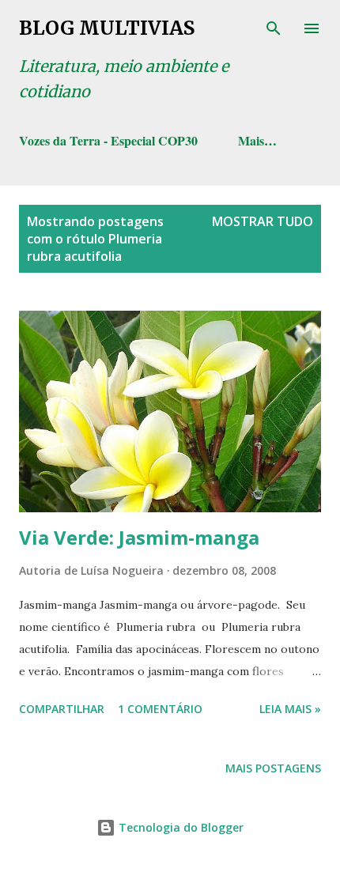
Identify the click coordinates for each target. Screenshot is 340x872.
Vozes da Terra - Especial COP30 (108, 140)
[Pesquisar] (273, 28)
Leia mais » (290, 708)
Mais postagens (273, 768)
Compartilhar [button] (61, 708)
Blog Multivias (107, 28)
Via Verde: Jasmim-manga (139, 537)
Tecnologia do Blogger (179, 827)
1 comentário (160, 708)
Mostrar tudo (262, 221)
